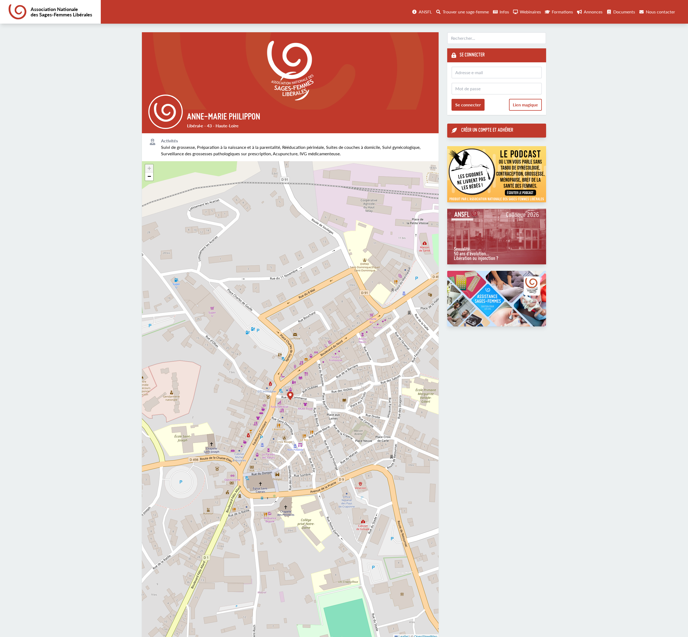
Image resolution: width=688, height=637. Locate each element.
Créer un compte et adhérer (487, 130)
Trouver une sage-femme (466, 11)
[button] (290, 395)
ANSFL (425, 11)
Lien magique (525, 104)
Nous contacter (660, 11)
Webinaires (530, 11)
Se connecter (468, 104)
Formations (562, 11)
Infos (504, 11)
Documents (624, 11)
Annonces (593, 11)
